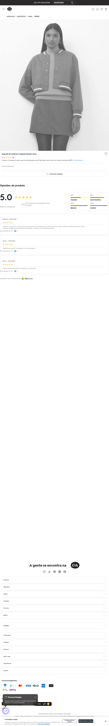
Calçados (6, 601)
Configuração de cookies (70, 721)
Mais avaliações (78, 160)
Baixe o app (7, 656)
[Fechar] (105, 721)
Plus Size (6, 608)
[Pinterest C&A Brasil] (54, 571)
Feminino (6, 580)
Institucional (7, 635)
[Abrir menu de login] (97, 9)
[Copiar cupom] (72, 2)
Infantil (5, 594)
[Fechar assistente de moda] (35, 697)
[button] (93, 9)
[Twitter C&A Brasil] (59, 571)
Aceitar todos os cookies (86, 721)
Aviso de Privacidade (44, 724)
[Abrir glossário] (57, 625)
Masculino (7, 587)
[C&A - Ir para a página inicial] (9, 9)
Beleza (5, 615)
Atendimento (7, 663)
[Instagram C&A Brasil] (44, 571)
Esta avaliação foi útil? (6, 231)
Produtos (6, 642)
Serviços (6, 649)
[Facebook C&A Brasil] (64, 571)
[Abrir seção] (58, 580)
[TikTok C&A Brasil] (49, 571)
